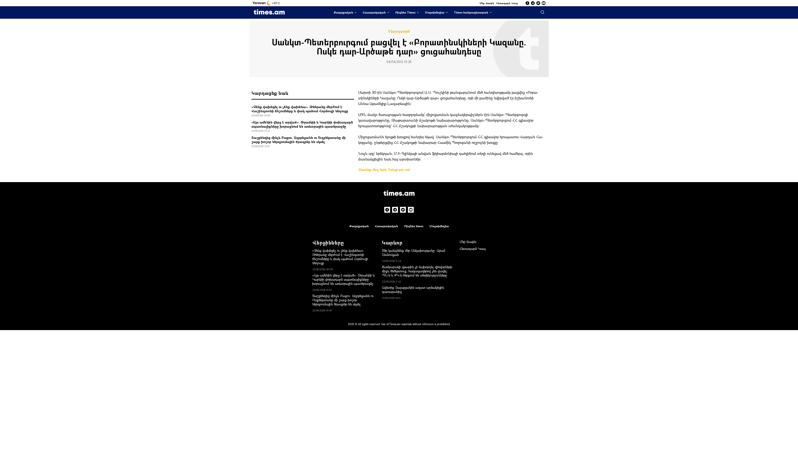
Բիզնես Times (405, 12)
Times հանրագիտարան (471, 12)
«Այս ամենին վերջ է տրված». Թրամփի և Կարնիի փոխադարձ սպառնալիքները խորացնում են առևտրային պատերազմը (302, 124)
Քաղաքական (343, 12)
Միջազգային (399, 31)
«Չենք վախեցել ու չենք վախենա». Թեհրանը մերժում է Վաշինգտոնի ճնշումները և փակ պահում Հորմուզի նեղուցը (299, 109)
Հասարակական (374, 12)
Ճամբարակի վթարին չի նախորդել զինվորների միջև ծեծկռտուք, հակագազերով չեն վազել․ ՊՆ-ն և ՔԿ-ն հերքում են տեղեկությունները (417, 271)
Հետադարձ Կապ (507, 3)
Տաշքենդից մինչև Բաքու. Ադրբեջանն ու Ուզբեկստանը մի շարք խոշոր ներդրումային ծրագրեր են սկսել (298, 139)
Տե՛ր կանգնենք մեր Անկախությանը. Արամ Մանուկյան (413, 252)
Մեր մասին (487, 3)
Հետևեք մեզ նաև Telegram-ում (384, 169)
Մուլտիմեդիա (434, 12)
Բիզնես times (413, 226)
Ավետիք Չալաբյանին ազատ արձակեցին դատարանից (413, 289)
